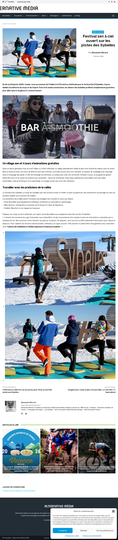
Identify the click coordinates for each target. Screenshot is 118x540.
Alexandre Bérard (100, 53)
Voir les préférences (104, 530)
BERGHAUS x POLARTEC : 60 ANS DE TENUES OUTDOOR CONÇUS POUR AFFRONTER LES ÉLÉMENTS (59, 469)
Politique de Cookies (72, 536)
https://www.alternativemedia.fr (30, 405)
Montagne (21, 464)
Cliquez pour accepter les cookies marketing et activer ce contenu (59, 127)
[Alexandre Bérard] (12, 408)
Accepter (63, 530)
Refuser (83, 530)
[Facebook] (109, 1)
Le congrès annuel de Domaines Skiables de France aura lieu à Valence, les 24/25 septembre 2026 (21, 469)
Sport (96, 464)
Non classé (12, 24)
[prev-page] (4, 477)
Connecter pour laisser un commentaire (19, 491)
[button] (113, 511)
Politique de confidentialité (92, 536)
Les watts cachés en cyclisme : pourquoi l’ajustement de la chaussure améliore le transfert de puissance (97, 469)
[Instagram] (111, 1)
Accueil (5, 24)
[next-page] (7, 477)
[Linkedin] (114, 1)
